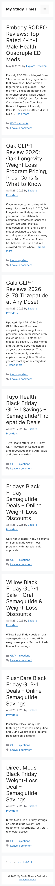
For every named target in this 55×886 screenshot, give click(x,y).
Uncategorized (19, 260)
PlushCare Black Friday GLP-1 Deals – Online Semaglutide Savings (26, 691)
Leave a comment (21, 128)
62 (20, 861)
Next (27, 861)
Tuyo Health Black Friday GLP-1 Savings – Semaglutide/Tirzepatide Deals (27, 409)
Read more (22, 113)
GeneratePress (27, 879)
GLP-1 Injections (20, 463)
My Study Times (21, 9)
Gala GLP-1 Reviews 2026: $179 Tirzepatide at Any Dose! (27, 292)
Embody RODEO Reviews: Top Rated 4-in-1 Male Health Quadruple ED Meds (26, 43)
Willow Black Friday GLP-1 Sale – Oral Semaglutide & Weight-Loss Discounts (24, 598)
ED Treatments (19, 123)
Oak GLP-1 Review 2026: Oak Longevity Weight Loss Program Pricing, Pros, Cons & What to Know (27, 165)
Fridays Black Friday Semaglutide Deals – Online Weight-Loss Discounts (24, 502)
